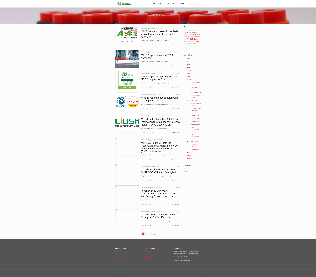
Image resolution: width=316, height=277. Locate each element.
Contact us (189, 158)
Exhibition (186, 36)
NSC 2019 (194, 43)
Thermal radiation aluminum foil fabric (196, 110)
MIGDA (185, 39)
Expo (189, 36)
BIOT (188, 32)
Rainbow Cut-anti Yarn (195, 88)
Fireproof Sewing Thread (195, 96)
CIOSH (190, 34)
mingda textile (186, 43)
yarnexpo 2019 (187, 48)
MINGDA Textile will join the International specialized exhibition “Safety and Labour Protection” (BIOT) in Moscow (160, 147)
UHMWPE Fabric (195, 115)
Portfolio (189, 73)
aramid (185, 32)
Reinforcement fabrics (194, 124)
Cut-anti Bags (195, 149)
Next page (153, 234)
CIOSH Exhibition (196, 34)
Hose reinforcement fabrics (195, 129)
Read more (176, 44)
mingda (191, 38)
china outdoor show (193, 32)
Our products (190, 70)
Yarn (190, 79)
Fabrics (117, 254)
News (188, 152)
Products (189, 76)
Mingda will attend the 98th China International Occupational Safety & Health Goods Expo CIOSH (160, 122)
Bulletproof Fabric (196, 121)
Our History (147, 258)
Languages (193, 3)
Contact (189, 64)
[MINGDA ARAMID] (124, 3)
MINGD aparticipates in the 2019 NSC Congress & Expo (159, 78)
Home (188, 67)
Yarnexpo (196, 45)
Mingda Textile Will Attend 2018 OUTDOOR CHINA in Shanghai (158, 171)
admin (151, 28)
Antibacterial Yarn (196, 92)
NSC (190, 43)
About (188, 58)
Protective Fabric (193, 100)
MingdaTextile (193, 41)
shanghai (190, 45)
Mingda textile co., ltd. (148, 273)
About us (189, 155)
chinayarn (186, 34)
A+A (198, 30)
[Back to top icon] (200, 272)
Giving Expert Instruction (195, 36)
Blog (188, 61)
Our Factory (147, 254)
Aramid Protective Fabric (196, 104)
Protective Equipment (194, 141)
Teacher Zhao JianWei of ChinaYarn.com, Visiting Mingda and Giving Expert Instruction (158, 193)
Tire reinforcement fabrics (195, 136)
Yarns (117, 251)
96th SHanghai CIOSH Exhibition (190, 30)
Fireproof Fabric (195, 118)
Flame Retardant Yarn (195, 83)
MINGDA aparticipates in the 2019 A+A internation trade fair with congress (159, 34)
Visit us (186, 171)
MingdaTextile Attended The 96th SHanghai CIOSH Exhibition (159, 216)
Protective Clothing (194, 145)
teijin (193, 45)
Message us (187, 169)
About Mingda (148, 251)
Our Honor (147, 256)
